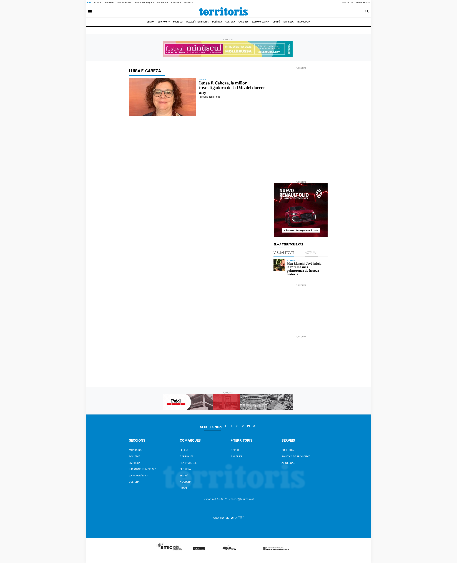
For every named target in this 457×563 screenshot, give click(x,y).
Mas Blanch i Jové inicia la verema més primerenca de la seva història (304, 269)
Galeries (236, 456)
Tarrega (109, 2)
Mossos (188, 2)
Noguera (185, 481)
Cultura (134, 481)
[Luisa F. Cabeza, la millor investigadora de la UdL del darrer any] (162, 97)
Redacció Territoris (209, 97)
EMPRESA (134, 462)
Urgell (184, 488)
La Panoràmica (138, 475)
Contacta (347, 2)
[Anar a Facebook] (225, 426)
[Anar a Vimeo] (248, 426)
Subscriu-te (363, 2)
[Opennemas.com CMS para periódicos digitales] (228, 517)
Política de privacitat (296, 456)
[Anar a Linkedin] (237, 426)
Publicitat (288, 450)
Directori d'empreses (142, 469)
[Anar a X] (231, 426)
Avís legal (288, 462)
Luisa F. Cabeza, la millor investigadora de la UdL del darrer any (232, 87)
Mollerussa (124, 2)
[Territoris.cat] (223, 11)
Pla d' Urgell (188, 462)
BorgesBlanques (144, 2)
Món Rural (136, 450)
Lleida (98, 2)
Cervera (176, 2)
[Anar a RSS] (254, 426)
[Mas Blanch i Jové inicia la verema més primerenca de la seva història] (279, 265)
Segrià (184, 475)
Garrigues (186, 456)
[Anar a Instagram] (243, 426)
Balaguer (162, 2)
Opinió (235, 450)
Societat (134, 456)
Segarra (185, 469)
